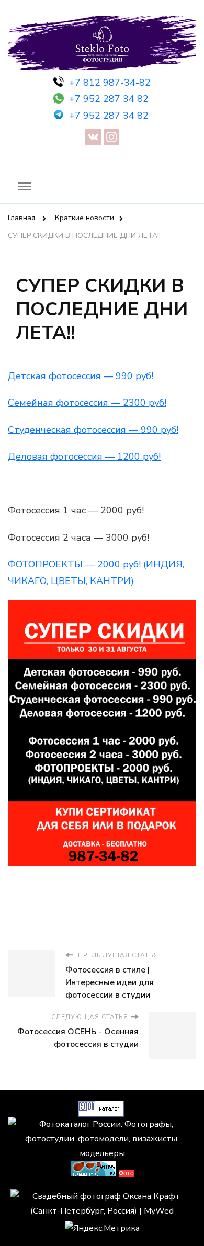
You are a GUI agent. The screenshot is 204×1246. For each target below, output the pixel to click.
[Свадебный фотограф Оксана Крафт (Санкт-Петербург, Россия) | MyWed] (102, 1196)
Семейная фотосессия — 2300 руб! (87, 402)
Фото (126, 1173)
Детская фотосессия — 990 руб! (80, 376)
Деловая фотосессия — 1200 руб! (84, 456)
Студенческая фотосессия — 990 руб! (93, 430)
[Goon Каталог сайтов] (101, 1108)
